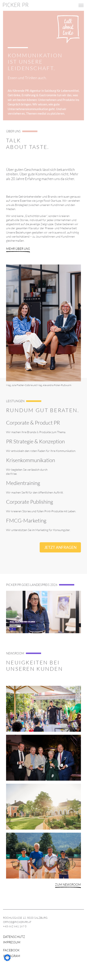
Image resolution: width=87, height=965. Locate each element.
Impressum (11, 942)
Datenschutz (14, 937)
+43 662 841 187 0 (15, 926)
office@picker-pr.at (17, 922)
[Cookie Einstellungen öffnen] (7, 960)
